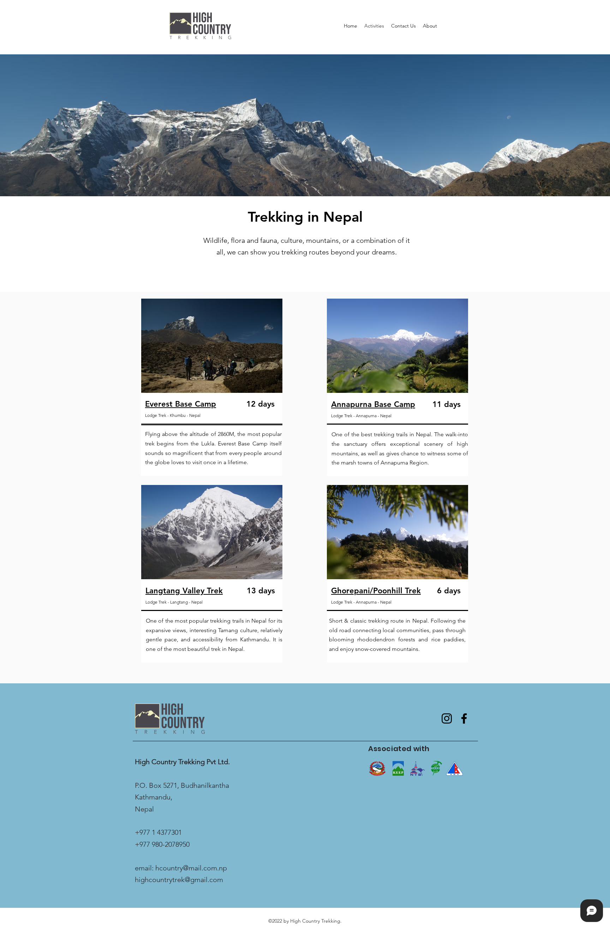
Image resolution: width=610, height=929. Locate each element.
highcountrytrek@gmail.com (179, 879)
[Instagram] (447, 718)
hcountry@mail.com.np (191, 868)
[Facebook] (464, 718)
